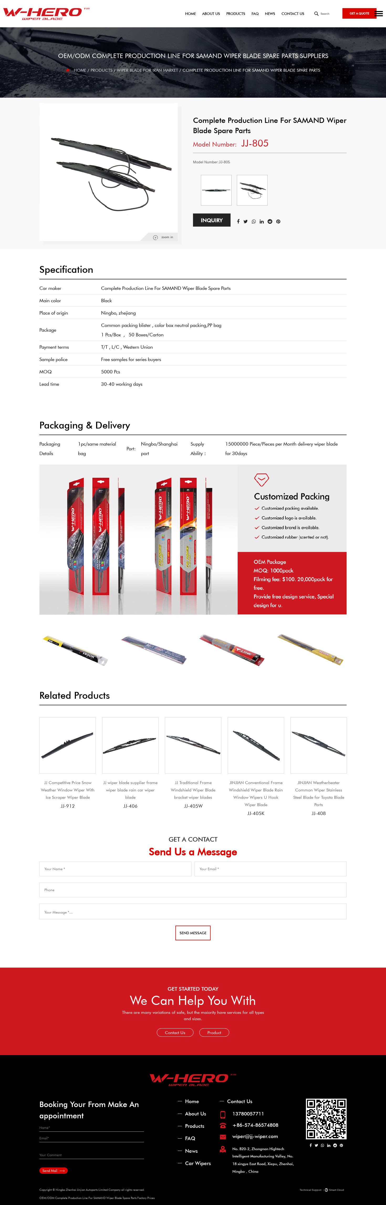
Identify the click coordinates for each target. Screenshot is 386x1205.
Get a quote (359, 13)
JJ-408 (319, 813)
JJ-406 (130, 806)
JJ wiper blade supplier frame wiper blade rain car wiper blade (130, 790)
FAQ (255, 13)
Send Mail (50, 1171)
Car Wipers (198, 1163)
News (270, 13)
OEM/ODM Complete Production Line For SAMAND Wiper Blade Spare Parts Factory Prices (97, 1198)
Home (190, 13)
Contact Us (292, 13)
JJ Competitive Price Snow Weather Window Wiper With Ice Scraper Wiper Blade (68, 790)
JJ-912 (68, 806)
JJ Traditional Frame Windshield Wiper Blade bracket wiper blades (193, 790)
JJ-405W (193, 806)
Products (235, 13)
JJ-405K (255, 813)
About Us (211, 13)
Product (214, 1032)
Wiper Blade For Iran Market (147, 70)
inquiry (212, 220)
